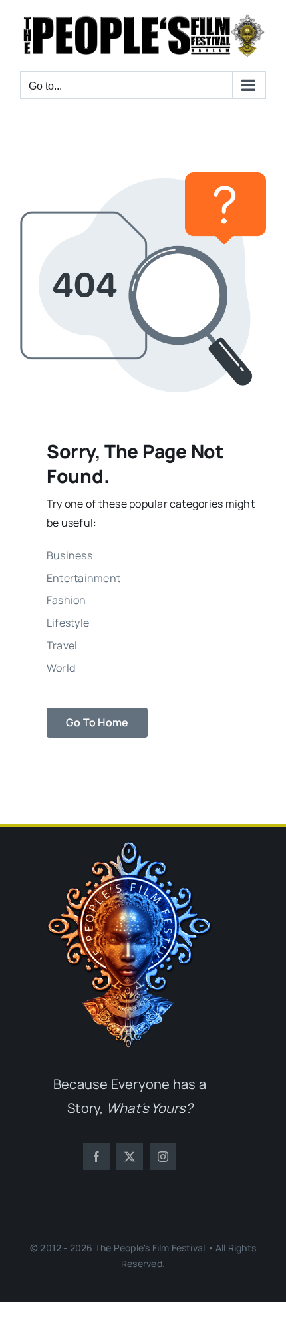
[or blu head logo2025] (130, 846)
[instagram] (163, 1156)
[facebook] (96, 1156)
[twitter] (129, 1156)
